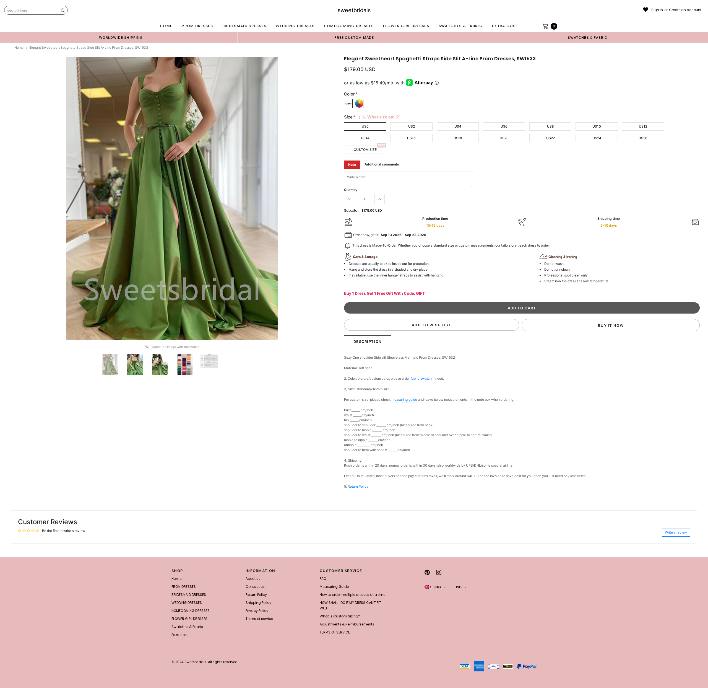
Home (19, 47)
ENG (437, 587)
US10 (596, 126)
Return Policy (358, 486)
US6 (504, 126)
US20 (504, 138)
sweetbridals (354, 10)
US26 (643, 138)
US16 (411, 138)
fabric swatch (421, 378)
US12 (643, 126)
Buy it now (611, 325)
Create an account (685, 10)
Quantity (350, 190)
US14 (365, 138)
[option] (121, 37)
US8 (550, 126)
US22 (550, 138)
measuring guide (404, 399)
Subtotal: (351, 210)
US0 (365, 126)
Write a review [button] (676, 532)
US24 (596, 138)
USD (458, 587)
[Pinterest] (427, 572)
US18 (458, 138)
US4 (457, 126)
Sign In (657, 10)
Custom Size (365, 150)
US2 (411, 126)
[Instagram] (438, 572)
